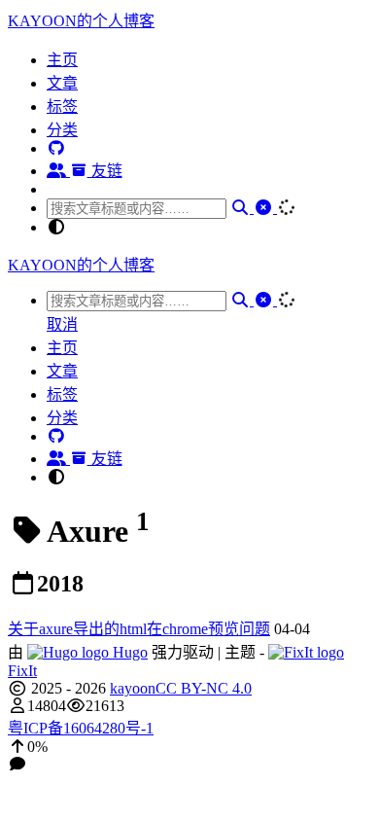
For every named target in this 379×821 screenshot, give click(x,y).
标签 (62, 106)
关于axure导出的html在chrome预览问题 (139, 629)
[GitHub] (56, 148)
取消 (62, 324)
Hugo (128, 652)
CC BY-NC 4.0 (203, 688)
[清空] (265, 207)
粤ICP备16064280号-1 (81, 728)
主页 (62, 60)
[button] (189, 747)
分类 (62, 130)
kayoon (132, 688)
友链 (104, 170)
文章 (62, 83)
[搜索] (242, 207)
